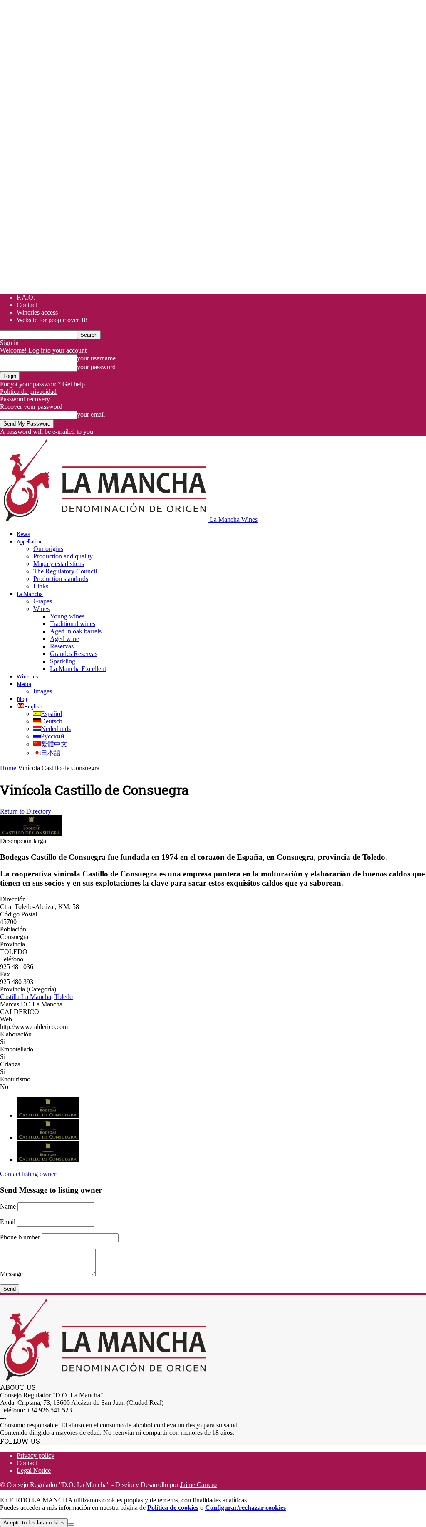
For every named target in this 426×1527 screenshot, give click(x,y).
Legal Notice (34, 1470)
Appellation (30, 541)
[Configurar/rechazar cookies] (71, 1524)
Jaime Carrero (198, 1484)
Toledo (63, 996)
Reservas (62, 646)
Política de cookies (172, 1507)
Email (7, 1221)
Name (8, 1206)
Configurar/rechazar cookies (245, 1507)
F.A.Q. (26, 297)
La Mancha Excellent (78, 668)
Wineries (27, 676)
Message (11, 1273)
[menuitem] (29, 706)
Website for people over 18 (52, 319)
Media (24, 684)
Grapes (42, 601)
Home (8, 767)
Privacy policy (35, 1455)
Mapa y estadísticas (58, 563)
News (23, 534)
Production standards (60, 578)
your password (96, 366)
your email (91, 414)
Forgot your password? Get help (42, 384)
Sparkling (62, 661)
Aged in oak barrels (76, 631)
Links (40, 586)
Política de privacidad (28, 391)
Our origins (48, 548)
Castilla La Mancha (25, 996)
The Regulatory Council (65, 571)
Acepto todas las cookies (33, 1522)
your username (96, 358)
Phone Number (20, 1237)
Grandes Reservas (73, 653)
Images (42, 691)
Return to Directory (25, 811)
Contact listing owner (28, 1173)
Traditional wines (72, 623)
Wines (41, 608)
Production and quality (63, 556)
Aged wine (64, 638)
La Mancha (30, 594)
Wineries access (37, 312)
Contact (27, 304)
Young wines (67, 616)
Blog (22, 699)
